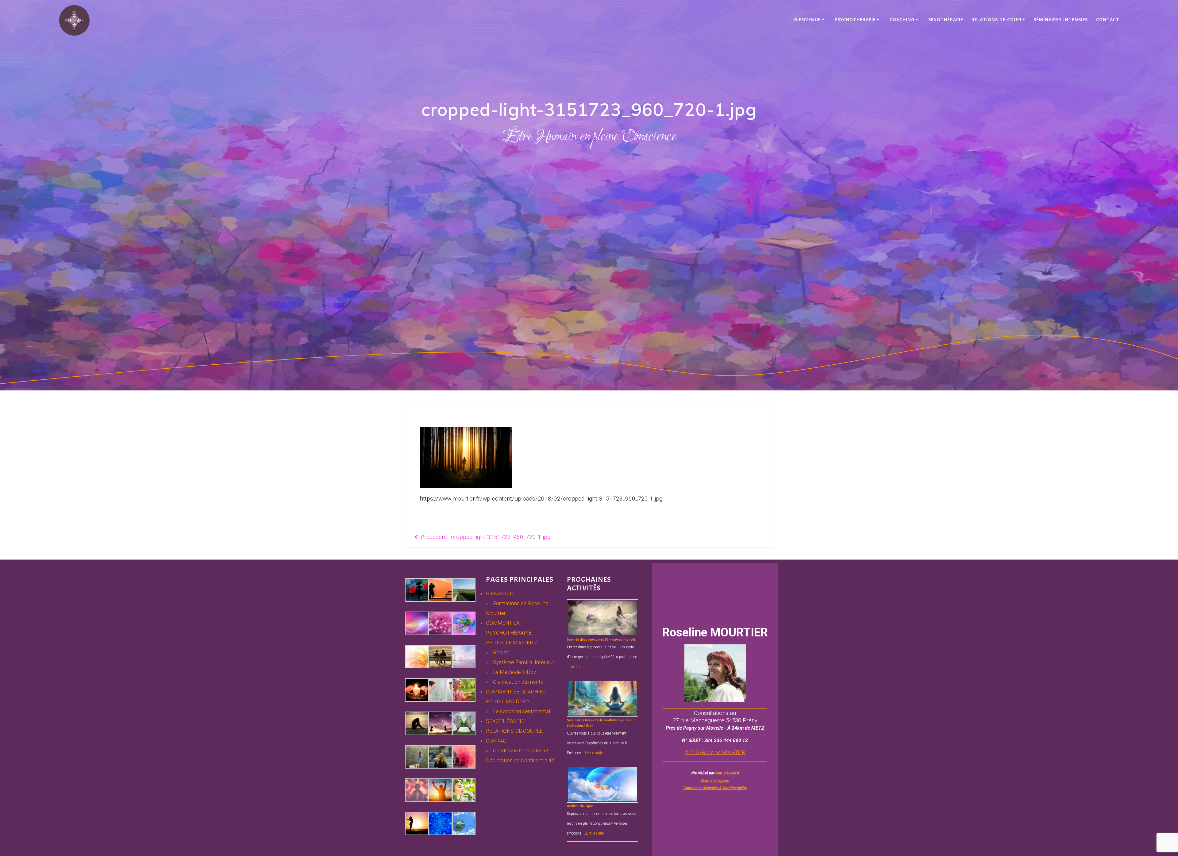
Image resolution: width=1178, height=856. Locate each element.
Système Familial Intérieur (523, 662)
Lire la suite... (579, 667)
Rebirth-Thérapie (580, 806)
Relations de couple (998, 19)
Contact (1107, 19)
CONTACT (498, 741)
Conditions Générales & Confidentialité (715, 788)
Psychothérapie (855, 19)
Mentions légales (715, 780)
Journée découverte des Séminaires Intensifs (601, 639)
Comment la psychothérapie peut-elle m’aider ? (511, 633)
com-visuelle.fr (727, 773)
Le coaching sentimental (521, 711)
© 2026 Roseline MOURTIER (715, 752)
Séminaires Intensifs (1061, 19)
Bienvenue (807, 19)
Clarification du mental (519, 682)
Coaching (902, 19)
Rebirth (501, 652)
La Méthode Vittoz (514, 672)
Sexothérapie (945, 19)
